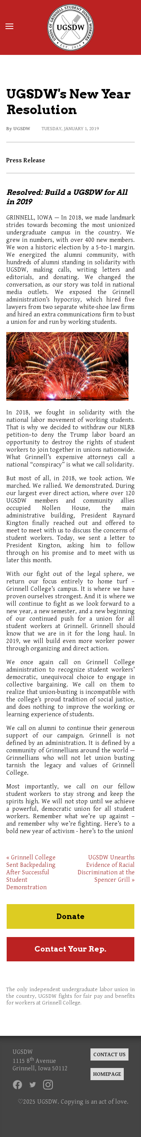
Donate (70, 916)
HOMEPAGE (107, 1074)
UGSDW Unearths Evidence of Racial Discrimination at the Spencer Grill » (106, 869)
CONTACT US (109, 1054)
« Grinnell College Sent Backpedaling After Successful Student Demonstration (31, 872)
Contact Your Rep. (70, 949)
